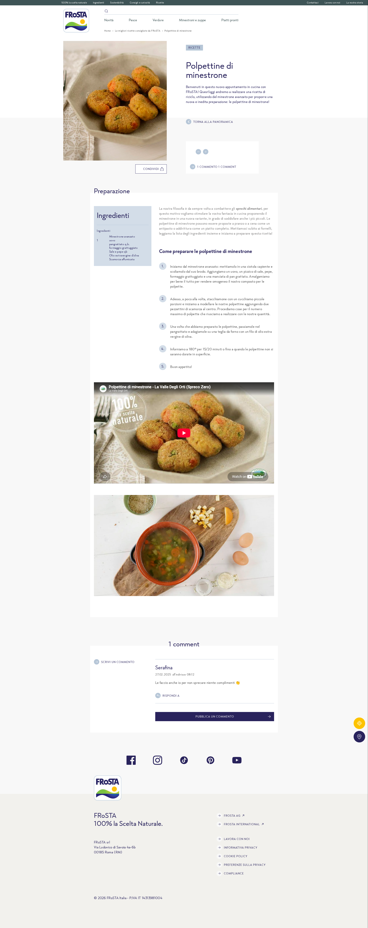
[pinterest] (210, 760)
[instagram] (157, 760)
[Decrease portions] (199, 151)
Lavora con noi (332, 2)
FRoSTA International (242, 824)
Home (107, 30)
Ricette (160, 2)
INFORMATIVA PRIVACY (240, 847)
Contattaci (313, 2)
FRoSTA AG (232, 815)
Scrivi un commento (118, 662)
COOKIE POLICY (235, 856)
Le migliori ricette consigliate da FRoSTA (137, 30)
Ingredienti (98, 2)
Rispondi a (171, 695)
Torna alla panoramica (213, 122)
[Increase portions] (206, 151)
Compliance (234, 873)
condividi (151, 169)
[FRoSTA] (76, 21)
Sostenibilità (117, 2)
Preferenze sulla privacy (245, 865)
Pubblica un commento (215, 716)
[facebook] (131, 760)
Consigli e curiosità (140, 2)
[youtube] (237, 760)
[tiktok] (184, 760)
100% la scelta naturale (74, 2)
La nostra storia (354, 2)
